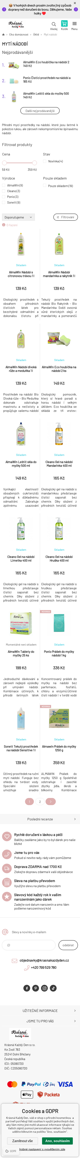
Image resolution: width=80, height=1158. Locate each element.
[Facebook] (26, 988)
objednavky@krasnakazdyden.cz (44, 960)
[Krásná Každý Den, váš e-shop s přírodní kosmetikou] (3, 34)
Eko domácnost (18, 34)
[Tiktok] (53, 988)
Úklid (36, 34)
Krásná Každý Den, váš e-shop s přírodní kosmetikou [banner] (16, 26)
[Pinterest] (35, 988)
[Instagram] (44, 988)
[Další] (51, 801)
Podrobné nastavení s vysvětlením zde (40, 1149)
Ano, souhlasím (57, 1141)
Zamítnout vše (22, 1141)
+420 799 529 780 (43, 967)
